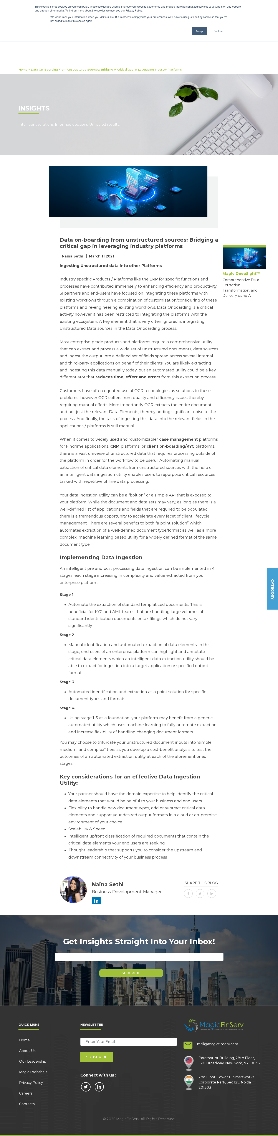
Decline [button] (218, 31)
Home (23, 69)
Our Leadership (32, 1061)
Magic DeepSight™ (241, 273)
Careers (25, 1093)
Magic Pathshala (33, 1072)
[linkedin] (212, 893)
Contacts (27, 1104)
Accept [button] (199, 31)
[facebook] (189, 893)
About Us (27, 1051)
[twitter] (201, 893)
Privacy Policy (31, 1083)
